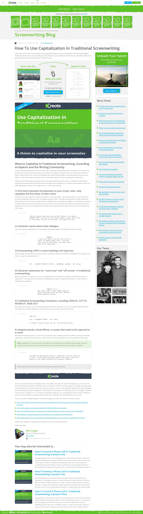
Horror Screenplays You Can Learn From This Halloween (111, 148)
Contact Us (138, 512)
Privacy (133, 512)
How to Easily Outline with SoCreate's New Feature (112, 163)
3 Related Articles (48, 43)
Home (20, 3)
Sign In (137, 3)
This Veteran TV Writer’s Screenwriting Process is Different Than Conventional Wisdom (112, 223)
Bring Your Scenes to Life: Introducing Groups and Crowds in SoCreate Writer (112, 122)
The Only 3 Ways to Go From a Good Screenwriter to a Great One (111, 200)
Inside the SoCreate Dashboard (109, 187)
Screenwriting (26, 30)
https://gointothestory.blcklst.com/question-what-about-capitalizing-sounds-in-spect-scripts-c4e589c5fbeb (50, 411)
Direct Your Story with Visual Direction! (112, 128)
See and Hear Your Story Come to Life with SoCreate (112, 193)
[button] (111, 269)
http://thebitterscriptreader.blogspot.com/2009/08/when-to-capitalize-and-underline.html (45, 414)
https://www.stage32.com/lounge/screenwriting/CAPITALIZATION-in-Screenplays (42, 408)
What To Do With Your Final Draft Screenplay (110, 238)
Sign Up (128, 3)
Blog (37, 3)
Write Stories (78, 8)
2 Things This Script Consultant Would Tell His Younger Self (112, 107)
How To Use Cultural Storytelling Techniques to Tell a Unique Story (110, 156)
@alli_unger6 (30, 436)
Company (43, 3)
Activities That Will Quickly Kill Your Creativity (111, 114)
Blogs (20, 30)
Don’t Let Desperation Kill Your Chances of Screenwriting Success (112, 141)
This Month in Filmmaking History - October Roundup (111, 215)
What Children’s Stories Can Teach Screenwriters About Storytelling (110, 231)
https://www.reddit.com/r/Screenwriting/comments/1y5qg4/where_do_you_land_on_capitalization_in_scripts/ (51, 418)
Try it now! (84, 14)
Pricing (32, 3)
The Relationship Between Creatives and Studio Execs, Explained (111, 207)
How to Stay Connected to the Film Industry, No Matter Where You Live (111, 175)
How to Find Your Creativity (108, 169)
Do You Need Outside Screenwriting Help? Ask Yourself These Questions (111, 134)
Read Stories (64, 8)
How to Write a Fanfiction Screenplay (111, 182)
